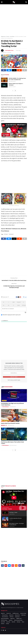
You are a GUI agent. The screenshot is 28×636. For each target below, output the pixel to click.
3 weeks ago (13, 406)
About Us (3, 613)
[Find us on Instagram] (12, 565)
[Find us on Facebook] (2, 565)
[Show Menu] (1, 2)
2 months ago (13, 81)
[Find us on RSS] (16, 565)
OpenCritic (17, 616)
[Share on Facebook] (3, 70)
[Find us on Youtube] (6, 565)
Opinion (4, 400)
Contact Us (8, 613)
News (23, 621)
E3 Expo (6, 234)
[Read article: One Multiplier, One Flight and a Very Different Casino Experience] (14, 395)
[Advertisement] (14, 19)
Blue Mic (13, 621)
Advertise (11, 615)
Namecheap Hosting (18, 620)
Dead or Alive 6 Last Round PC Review (10, 423)
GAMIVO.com (18, 618)
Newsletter (17, 615)
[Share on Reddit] (19, 70)
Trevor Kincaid (5, 406)
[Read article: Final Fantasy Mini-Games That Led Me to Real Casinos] (14, 434)
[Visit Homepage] (13, 2)
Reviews (18, 621)
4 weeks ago (11, 425)
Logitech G (12, 618)
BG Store (11, 616)
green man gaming (4, 618)
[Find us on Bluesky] (9, 565)
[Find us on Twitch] (19, 565)
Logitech (10, 620)
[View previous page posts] (13, 91)
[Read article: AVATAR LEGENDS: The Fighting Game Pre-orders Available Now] (4, 80)
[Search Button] (26, 2)
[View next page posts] (15, 91)
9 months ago (13, 86)
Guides (7, 623)
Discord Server (5, 616)
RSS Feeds (23, 615)
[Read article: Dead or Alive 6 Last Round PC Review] (14, 415)
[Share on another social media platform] (24, 70)
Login (25, 297)
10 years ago (18, 50)
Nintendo (11, 234)
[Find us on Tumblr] (23, 565)
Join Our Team (23, 613)
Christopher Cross (9, 50)
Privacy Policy (5, 615)
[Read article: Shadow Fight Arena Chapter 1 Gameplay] (4, 85)
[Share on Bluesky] (8, 70)
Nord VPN (3, 621)
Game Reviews (5, 420)
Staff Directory (16, 613)
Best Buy (8, 621)
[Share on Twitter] (14, 70)
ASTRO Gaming (4, 620)
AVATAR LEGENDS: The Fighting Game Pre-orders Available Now (17, 79)
